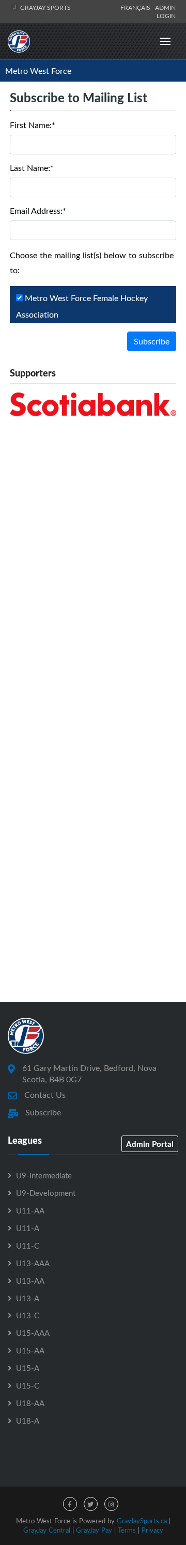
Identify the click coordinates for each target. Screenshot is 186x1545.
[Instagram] (111, 1503)
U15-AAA (33, 1333)
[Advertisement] (93, 633)
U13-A (27, 1298)
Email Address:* (38, 210)
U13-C (27, 1315)
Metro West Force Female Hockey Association (82, 306)
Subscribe (151, 341)
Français (136, 7)
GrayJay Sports (45, 7)
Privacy (152, 1530)
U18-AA (30, 1403)
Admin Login (165, 11)
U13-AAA (33, 1263)
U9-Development (45, 1193)
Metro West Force (38, 70)
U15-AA (30, 1350)
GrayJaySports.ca (142, 1520)
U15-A (27, 1368)
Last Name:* (32, 168)
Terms (127, 1530)
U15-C (27, 1385)
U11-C (27, 1245)
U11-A (27, 1228)
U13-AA (30, 1280)
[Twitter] (90, 1503)
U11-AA (30, 1210)
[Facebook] (70, 1503)
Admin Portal (150, 1143)
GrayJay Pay (94, 1530)
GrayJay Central (46, 1530)
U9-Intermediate (44, 1175)
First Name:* (32, 125)
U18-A (27, 1420)
